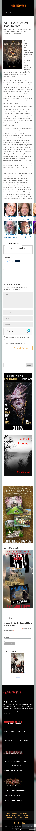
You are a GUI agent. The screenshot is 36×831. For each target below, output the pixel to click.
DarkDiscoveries (10, 815)
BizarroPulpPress (23, 815)
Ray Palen (8, 29)
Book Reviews (26, 29)
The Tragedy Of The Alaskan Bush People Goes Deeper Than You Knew (10, 236)
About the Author (14, 243)
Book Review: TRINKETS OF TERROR (15, 761)
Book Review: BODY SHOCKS (12, 770)
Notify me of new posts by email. (16, 343)
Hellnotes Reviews (9, 31)
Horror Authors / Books (23, 31)
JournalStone (24, 813)
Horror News (7, 34)
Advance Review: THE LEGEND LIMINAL (15, 736)
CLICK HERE (7, 713)
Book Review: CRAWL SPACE (12, 766)
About (8, 813)
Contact (14, 813)
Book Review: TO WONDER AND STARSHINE (17, 740)
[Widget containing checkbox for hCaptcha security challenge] (17, 331)
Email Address (9, 631)
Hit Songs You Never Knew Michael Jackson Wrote (10, 218)
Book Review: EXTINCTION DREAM (14, 731)
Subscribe (28, 826)
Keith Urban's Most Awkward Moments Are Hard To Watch (25, 218)
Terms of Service (11, 818)
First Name (8, 637)
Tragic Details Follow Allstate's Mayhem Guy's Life (25, 236)
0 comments (17, 34)
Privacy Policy (23, 818)
